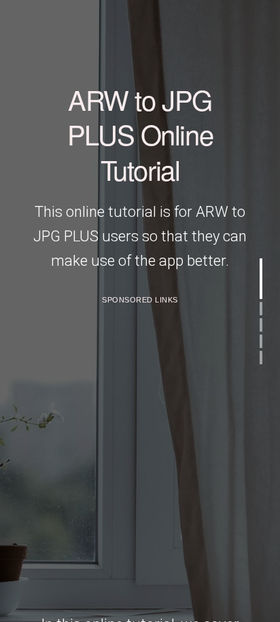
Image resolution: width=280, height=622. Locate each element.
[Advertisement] (140, 452)
